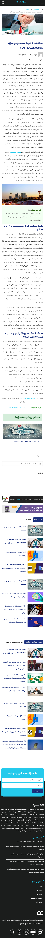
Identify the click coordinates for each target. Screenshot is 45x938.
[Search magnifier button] (3, 3)
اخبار (27, 10)
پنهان (29, 210)
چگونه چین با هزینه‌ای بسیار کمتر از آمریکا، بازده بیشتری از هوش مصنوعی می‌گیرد (14, 609)
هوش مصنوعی (15, 152)
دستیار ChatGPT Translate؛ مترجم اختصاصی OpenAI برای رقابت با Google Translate (14, 568)
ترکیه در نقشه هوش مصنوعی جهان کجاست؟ (27, 441)
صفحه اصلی (36, 10)
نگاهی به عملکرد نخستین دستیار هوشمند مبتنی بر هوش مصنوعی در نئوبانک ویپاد (15, 678)
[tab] (38, 519)
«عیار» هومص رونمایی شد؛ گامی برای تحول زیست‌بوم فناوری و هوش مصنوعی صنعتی (14, 665)
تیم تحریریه (33, 55)
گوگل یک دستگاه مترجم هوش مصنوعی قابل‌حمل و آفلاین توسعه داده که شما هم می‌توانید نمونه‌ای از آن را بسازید (14, 744)
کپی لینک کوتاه (36, 407)
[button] (42, 3)
